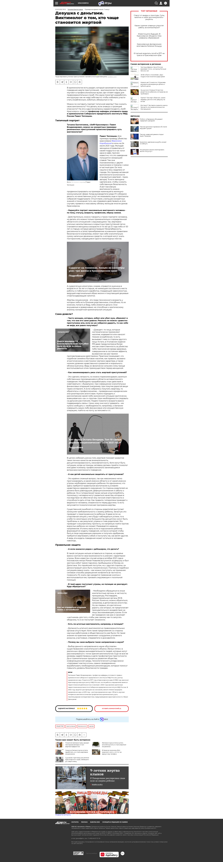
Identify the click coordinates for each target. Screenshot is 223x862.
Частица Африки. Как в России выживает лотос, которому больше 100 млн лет (153, 69)
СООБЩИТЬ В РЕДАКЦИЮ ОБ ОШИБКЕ (115, 822)
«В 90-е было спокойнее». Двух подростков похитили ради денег (153, 75)
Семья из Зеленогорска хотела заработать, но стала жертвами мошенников (76, 752)
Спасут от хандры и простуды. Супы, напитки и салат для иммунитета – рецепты (149, 17)
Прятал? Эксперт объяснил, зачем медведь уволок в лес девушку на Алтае (153, 99)
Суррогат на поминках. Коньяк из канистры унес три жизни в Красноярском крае (97, 269)
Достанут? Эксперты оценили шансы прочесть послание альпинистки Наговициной (154, 107)
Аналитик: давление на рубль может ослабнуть (153, 143)
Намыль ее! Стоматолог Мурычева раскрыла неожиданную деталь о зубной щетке (153, 84)
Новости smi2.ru (63, 815)
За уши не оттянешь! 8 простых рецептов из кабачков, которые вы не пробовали (154, 92)
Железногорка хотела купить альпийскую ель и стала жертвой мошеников (114, 744)
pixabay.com (112, 76)
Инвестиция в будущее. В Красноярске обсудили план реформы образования (149, 36)
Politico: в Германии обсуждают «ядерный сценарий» (151, 120)
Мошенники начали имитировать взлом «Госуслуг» (152, 150)
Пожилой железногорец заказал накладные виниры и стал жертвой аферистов (77, 744)
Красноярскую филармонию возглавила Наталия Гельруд (149, 45)
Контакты (75, 822)
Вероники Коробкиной (111, 142)
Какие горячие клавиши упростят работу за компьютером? (149, 27)
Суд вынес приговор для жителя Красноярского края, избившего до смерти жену (77, 759)
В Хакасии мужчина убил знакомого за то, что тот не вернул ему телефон (111, 752)
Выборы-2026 (95, 822)
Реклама (84, 822)
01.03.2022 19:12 (60, 9)
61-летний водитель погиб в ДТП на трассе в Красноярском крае (149, 54)
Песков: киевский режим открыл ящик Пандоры (152, 135)
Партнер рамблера (91, 853)
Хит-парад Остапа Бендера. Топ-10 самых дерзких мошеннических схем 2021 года (95, 441)
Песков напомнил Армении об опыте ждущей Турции (153, 127)
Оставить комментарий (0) (111, 708)
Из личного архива (78, 182)
